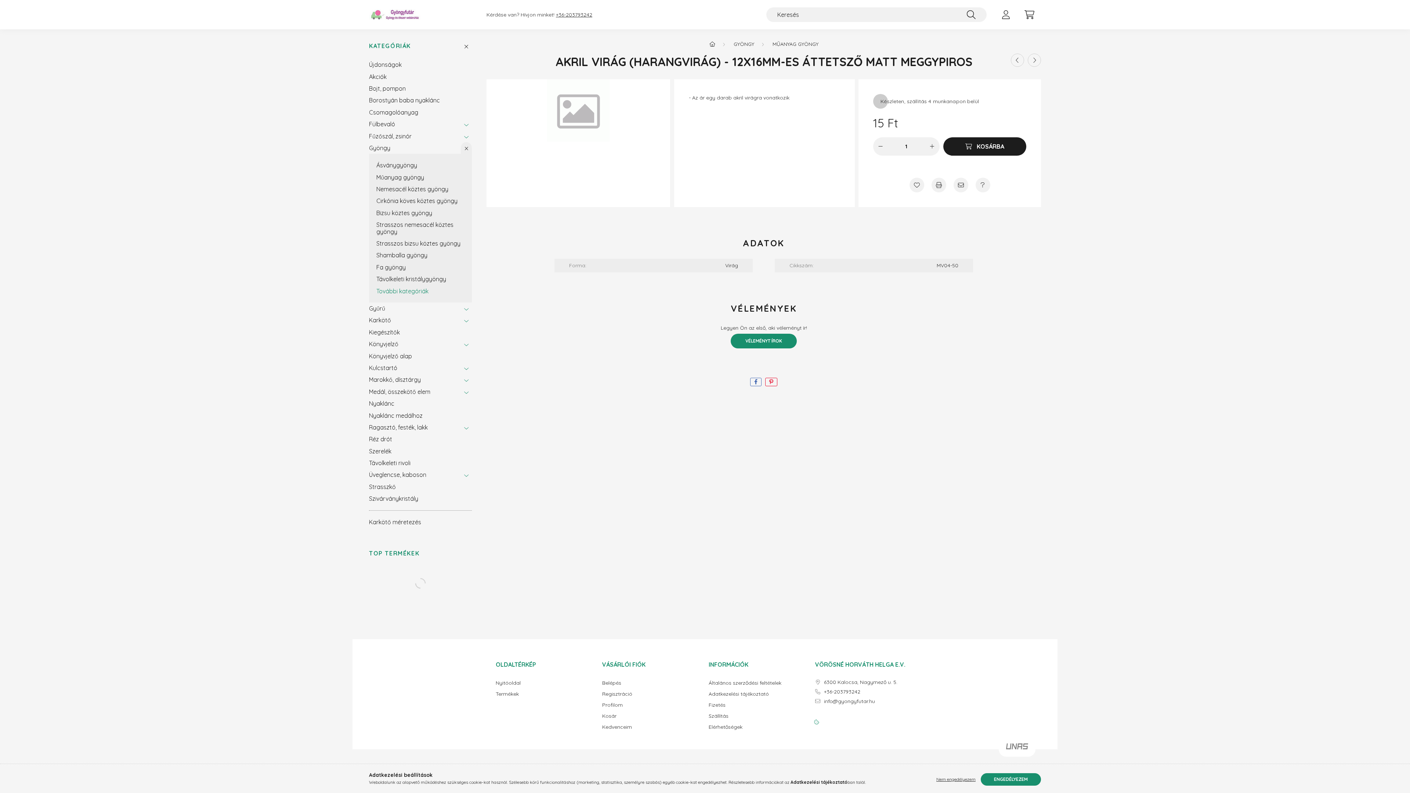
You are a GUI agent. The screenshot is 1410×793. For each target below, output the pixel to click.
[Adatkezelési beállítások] (816, 722)
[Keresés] (971, 14)
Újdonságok (385, 64)
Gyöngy (379, 148)
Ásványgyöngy (396, 165)
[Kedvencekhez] (917, 185)
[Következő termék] (1034, 60)
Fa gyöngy (391, 267)
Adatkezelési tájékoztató (739, 694)
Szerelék (380, 451)
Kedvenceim (617, 727)
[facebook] (756, 382)
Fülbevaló (382, 124)
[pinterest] (771, 382)
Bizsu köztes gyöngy (404, 213)
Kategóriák (390, 46)
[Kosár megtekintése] (1029, 14)
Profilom (612, 705)
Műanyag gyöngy (400, 177)
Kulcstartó (383, 368)
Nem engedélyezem (956, 779)
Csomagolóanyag (393, 112)
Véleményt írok (763, 341)
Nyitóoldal (508, 683)
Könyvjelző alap (390, 356)
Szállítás (718, 716)
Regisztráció (617, 694)
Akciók (378, 76)
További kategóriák (402, 291)
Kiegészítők (384, 332)
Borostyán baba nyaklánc (404, 100)
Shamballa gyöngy (401, 255)
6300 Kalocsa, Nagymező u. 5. (860, 682)
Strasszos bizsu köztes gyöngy (418, 243)
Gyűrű (377, 308)
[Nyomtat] (939, 185)
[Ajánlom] (961, 185)
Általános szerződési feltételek (745, 683)
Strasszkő (382, 486)
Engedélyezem (1011, 779)
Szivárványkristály (393, 498)
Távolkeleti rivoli (390, 463)
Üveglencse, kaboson (397, 474)
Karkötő (380, 320)
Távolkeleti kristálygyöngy (411, 279)
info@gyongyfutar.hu (849, 701)
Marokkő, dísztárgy (395, 379)
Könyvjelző (383, 344)
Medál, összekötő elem (399, 391)
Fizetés (717, 705)
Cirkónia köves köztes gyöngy (417, 200)
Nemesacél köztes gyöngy (412, 189)
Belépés (611, 683)
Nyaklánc (381, 403)
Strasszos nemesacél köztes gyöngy (414, 228)
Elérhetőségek (725, 727)
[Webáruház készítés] (1017, 749)
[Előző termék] (1017, 60)
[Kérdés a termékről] (983, 185)
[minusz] (880, 146)
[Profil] (1005, 14)
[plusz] (932, 146)
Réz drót (380, 439)
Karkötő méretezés (395, 522)
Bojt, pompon (387, 88)
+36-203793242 (574, 15)
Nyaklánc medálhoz (396, 415)
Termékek (507, 694)
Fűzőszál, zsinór (390, 136)
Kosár (609, 716)
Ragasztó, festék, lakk (398, 427)
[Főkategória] (712, 44)
